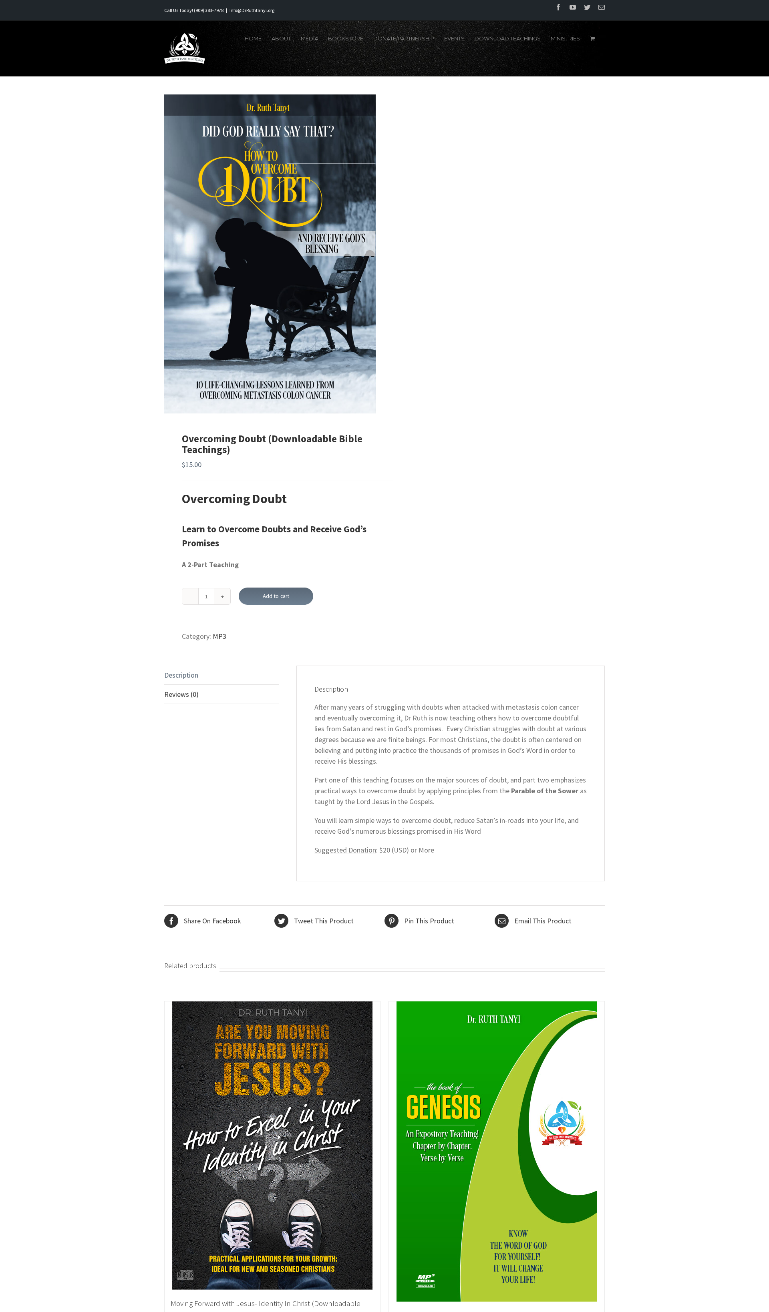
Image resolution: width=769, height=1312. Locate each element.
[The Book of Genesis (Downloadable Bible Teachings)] (496, 1151)
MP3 (219, 636)
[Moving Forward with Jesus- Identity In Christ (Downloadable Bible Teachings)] (272, 1145)
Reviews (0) (181, 694)
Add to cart (276, 596)
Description (181, 675)
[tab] (221, 675)
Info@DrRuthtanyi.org (251, 10)
